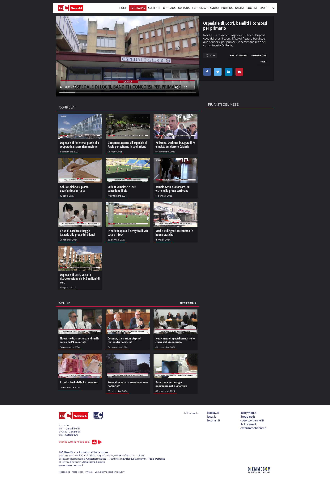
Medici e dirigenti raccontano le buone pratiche (174, 233)
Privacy (89, 472)
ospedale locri (259, 55)
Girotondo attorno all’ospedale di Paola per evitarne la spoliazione (127, 145)
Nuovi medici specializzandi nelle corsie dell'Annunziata (79, 340)
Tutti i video (187, 303)
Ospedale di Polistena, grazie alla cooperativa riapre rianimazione (79, 145)
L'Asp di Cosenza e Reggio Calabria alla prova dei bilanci (77, 233)
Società (252, 7)
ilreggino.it (247, 416)
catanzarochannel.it (253, 428)
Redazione (64, 472)
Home (123, 7)
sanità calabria (238, 55)
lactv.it (211, 416)
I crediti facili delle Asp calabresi (79, 382)
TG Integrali (137, 7)
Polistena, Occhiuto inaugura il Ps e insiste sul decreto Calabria (175, 145)
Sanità (239, 7)
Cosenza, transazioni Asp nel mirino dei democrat (124, 340)
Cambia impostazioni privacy (110, 472)
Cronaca (169, 7)
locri (263, 61)
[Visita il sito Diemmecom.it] (259, 474)
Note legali (77, 472)
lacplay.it (213, 413)
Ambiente (154, 7)
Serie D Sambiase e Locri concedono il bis (122, 189)
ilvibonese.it (248, 424)
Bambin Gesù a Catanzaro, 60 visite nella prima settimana (172, 189)
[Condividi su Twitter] (217, 73)
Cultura (184, 7)
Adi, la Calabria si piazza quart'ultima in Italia (74, 189)
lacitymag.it (248, 413)
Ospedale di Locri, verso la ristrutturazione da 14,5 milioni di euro (80, 278)
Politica (227, 7)
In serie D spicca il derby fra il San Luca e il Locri (128, 233)
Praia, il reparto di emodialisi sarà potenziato (128, 384)
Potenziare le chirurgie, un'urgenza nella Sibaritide (171, 384)
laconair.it (213, 420)
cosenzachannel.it (252, 420)
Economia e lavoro (205, 7)
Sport (264, 7)
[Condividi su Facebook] (206, 73)
